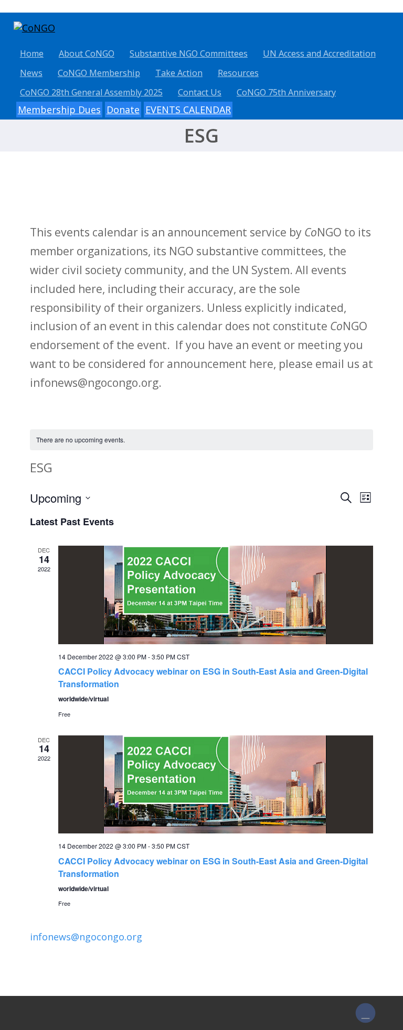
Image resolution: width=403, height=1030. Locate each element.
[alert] (201, 440)
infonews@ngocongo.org (86, 936)
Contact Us (199, 92)
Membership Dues (59, 109)
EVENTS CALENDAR (188, 109)
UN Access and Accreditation (319, 53)
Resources (238, 73)
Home (32, 53)
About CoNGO (86, 53)
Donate (123, 109)
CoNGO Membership (99, 73)
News (31, 73)
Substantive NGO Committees (189, 53)
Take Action (179, 73)
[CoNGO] (34, 27)
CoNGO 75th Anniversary (286, 92)
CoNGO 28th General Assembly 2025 (91, 92)
